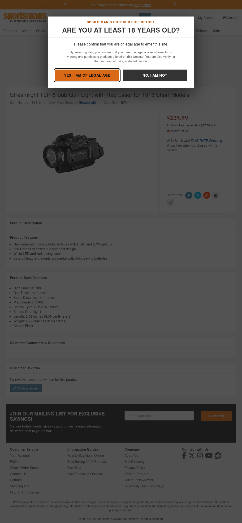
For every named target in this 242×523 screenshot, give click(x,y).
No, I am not (155, 75)
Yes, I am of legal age (87, 75)
